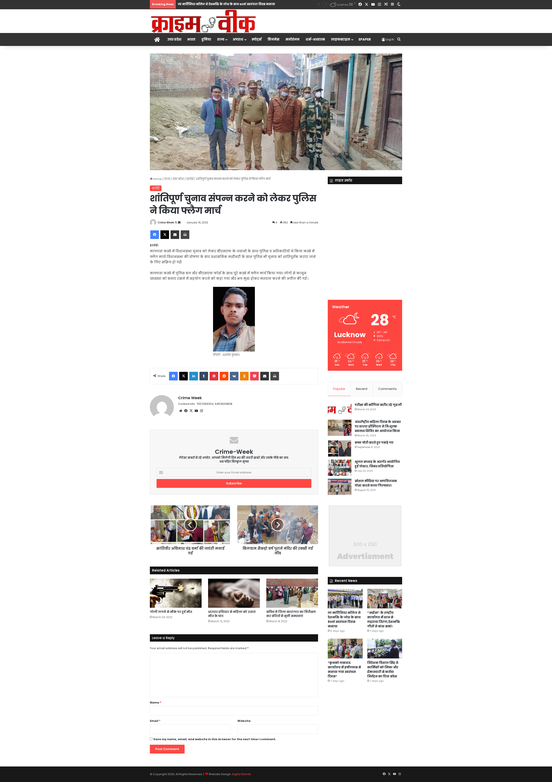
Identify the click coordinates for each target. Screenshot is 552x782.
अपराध (238, 39)
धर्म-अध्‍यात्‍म (315, 39)
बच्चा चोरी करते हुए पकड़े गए (374, 442)
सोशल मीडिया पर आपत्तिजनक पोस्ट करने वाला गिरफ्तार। (376, 483)
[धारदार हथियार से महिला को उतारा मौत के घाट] (234, 593)
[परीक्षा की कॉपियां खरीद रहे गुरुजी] (339, 410)
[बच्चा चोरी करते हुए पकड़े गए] (339, 448)
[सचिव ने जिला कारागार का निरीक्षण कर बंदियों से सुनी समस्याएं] (292, 593)
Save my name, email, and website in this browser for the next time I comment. (214, 739)
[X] (191, 410)
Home (157, 179)
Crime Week (166, 222)
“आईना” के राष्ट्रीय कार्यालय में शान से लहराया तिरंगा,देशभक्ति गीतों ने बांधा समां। (383, 619)
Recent (362, 388)
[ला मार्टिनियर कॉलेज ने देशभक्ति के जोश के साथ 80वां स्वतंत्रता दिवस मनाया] (345, 598)
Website (244, 721)
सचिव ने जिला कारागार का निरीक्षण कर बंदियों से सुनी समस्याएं (291, 614)
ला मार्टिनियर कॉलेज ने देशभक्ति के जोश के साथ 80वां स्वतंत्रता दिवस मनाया (344, 619)
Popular (339, 388)
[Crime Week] (204, 21)
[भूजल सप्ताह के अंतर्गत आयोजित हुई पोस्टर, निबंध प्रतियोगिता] (339, 468)
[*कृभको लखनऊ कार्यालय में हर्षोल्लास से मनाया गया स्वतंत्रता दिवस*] (345, 648)
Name (155, 702)
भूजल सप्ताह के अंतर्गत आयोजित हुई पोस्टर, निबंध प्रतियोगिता (377, 464)
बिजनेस (273, 39)
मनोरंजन (292, 39)
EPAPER (365, 39)
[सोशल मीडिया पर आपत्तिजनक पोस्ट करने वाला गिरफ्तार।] (339, 487)
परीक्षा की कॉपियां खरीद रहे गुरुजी (378, 405)
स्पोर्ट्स (257, 39)
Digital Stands (241, 774)
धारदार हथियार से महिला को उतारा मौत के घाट (232, 614)
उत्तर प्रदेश (174, 39)
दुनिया (206, 39)
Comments (387, 388)
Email (155, 721)
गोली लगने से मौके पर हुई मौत (171, 612)
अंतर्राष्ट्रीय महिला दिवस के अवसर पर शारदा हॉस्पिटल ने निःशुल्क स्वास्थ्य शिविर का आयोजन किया (378, 426)
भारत (191, 39)
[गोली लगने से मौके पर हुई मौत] (176, 593)
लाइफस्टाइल (340, 39)
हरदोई (190, 179)
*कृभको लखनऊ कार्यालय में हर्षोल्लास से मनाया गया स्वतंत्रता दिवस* (344, 669)
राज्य (220, 39)
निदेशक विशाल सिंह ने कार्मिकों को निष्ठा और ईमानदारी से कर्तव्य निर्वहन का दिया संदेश (382, 669)
